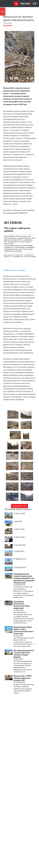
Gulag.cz (15, 270)
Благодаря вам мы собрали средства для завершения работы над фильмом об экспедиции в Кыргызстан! (24, 578)
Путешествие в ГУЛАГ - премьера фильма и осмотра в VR (23, 678)
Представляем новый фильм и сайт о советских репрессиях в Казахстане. (24, 630)
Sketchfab (22, 270)
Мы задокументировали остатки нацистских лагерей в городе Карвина (24, 653)
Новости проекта (23, 509)
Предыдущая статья (19, 506)
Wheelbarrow (7, 270)
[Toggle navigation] (16, 3)
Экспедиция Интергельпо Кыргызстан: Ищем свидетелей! (22, 605)
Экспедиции (10, 509)
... (19, 693)
